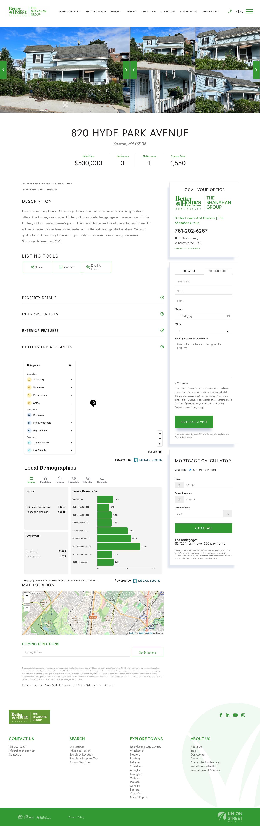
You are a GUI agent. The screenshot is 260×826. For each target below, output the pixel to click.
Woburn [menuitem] (134, 778)
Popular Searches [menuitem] (80, 762)
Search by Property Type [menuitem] (84, 758)
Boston (68, 685)
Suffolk (56, 685)
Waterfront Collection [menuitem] (204, 766)
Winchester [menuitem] (137, 750)
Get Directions (147, 652)
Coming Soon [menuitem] (188, 11)
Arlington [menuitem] (135, 770)
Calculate (203, 528)
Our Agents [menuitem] (197, 754)
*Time (178, 324)
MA (47, 685)
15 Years (211, 469)
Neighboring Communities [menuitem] (145, 746)
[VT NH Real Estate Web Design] (230, 817)
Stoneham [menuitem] (136, 766)
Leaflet (132, 633)
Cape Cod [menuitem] (136, 793)
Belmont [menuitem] (135, 762)
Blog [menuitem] (193, 750)
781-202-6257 (191, 230)
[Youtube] (237, 715)
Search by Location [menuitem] (81, 754)
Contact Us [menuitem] (168, 11)
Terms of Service (181, 437)
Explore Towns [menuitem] (94, 11)
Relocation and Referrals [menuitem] (205, 770)
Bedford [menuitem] (135, 789)
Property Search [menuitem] (68, 11)
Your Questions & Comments (191, 338)
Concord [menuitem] (135, 785)
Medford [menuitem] (135, 754)
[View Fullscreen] (27, 608)
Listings (37, 685)
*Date (178, 309)
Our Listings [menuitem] (77, 746)
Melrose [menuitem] (135, 782)
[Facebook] (222, 715)
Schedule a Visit (218, 271)
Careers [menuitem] (195, 758)
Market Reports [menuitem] (139, 797)
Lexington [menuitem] (136, 774)
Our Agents (194, 248)
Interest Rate (182, 507)
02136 (79, 685)
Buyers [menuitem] (115, 11)
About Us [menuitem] (148, 11)
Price (177, 479)
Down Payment (183, 493)
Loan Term (180, 469)
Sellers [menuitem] (131, 11)
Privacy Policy (197, 407)
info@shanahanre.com (22, 750)
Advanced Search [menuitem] (80, 750)
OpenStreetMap (145, 633)
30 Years (197, 469)
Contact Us (180, 248)
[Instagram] (245, 715)
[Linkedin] (229, 715)
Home (25, 685)
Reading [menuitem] (135, 758)
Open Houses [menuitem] (209, 11)
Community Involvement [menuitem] (205, 762)
